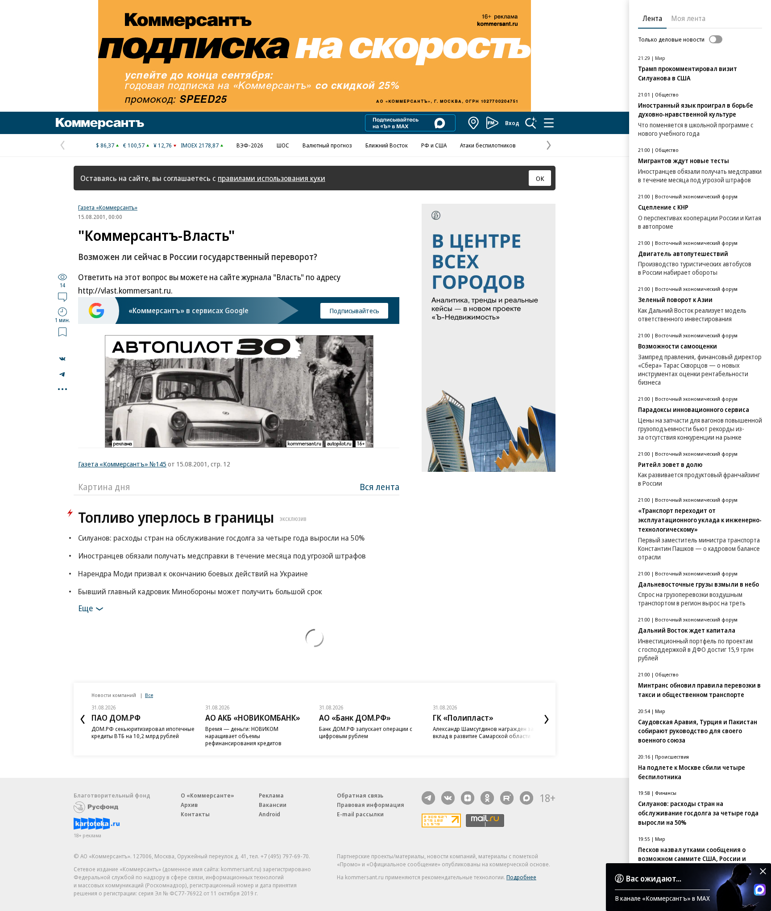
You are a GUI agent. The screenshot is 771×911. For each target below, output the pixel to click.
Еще (85, 608)
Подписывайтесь (354, 310)
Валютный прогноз (327, 145)
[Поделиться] (62, 358)
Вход (512, 123)
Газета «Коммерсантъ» (107, 207)
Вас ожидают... (653, 878)
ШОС (283, 145)
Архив (189, 805)
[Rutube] (507, 798)
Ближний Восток (386, 145)
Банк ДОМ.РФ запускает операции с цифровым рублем (365, 732)
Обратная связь (360, 795)
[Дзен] (467, 798)
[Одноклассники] (487, 798)
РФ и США (434, 145)
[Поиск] (531, 123)
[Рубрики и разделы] (548, 123)
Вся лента (379, 487)
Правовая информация (370, 805)
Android (269, 814)
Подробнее (521, 877)
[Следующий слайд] (546, 719)
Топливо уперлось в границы (192, 517)
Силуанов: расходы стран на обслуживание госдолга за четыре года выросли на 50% (221, 538)
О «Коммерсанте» (207, 795)
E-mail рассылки (360, 814)
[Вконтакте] (448, 798)
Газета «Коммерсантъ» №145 (122, 463)
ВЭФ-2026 (249, 145)
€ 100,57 (134, 145)
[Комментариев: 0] (62, 296)
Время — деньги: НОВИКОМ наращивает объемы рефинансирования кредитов (243, 736)
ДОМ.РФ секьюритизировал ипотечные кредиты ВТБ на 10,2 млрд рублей (143, 732)
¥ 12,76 (162, 145)
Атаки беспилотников (488, 145)
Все (149, 695)
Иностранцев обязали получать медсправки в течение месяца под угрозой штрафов (222, 555)
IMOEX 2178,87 (200, 145)
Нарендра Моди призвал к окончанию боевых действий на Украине (193, 573)
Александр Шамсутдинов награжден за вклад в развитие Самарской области (483, 732)
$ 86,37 (105, 145)
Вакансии (272, 805)
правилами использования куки (271, 178)
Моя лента (688, 18)
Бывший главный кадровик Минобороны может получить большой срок (200, 591)
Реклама (271, 795)
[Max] (526, 798)
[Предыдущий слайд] (82, 719)
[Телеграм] (428, 798)
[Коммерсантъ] (100, 123)
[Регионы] (474, 123)
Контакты (195, 814)
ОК (540, 178)
